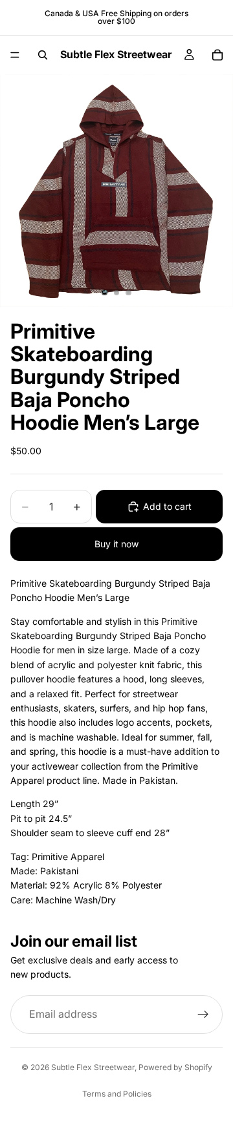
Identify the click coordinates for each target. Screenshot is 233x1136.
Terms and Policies (116, 1094)
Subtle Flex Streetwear (93, 1067)
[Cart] (217, 55)
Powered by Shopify (175, 1067)
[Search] (42, 55)
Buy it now (116, 543)
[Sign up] (203, 1014)
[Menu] (15, 55)
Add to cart (167, 506)
